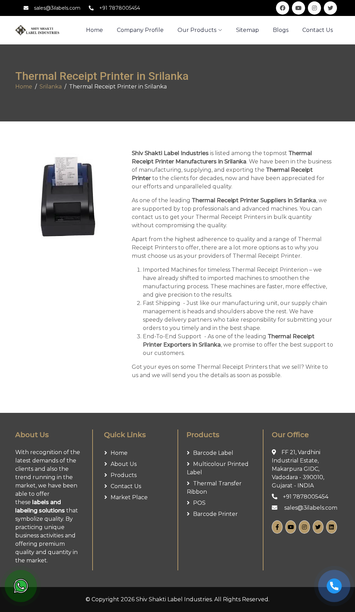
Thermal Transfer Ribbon (214, 487)
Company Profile (140, 30)
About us (124, 464)
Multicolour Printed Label (218, 468)
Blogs (280, 30)
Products (124, 475)
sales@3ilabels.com (57, 8)
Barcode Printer (215, 514)
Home (23, 86)
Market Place (129, 497)
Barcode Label (213, 453)
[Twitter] (318, 527)
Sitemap (247, 30)
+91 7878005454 (119, 8)
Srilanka (51, 86)
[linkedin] (331, 527)
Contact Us (317, 30)
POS (199, 503)
